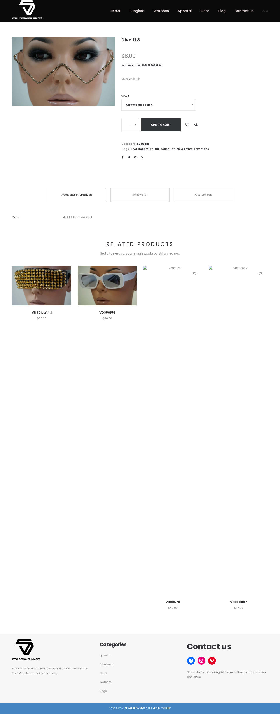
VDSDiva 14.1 (42, 312)
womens (202, 149)
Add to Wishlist (187, 124)
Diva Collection (141, 149)
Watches (106, 682)
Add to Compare (196, 124)
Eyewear (143, 144)
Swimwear (107, 664)
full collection (165, 149)
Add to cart (161, 125)
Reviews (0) (140, 194)
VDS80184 (107, 312)
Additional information (76, 194)
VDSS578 (173, 602)
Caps (103, 673)
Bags (103, 691)
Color (125, 96)
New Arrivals (186, 149)
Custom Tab (203, 194)
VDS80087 (238, 602)
